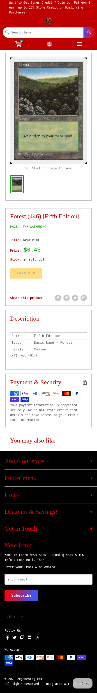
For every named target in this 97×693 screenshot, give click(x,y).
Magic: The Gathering (28, 226)
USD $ (11, 616)
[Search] (88, 32)
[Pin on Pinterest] (66, 298)
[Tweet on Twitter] (75, 298)
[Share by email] (84, 298)
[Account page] (49, 44)
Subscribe (21, 595)
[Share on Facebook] (58, 298)
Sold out (26, 273)
